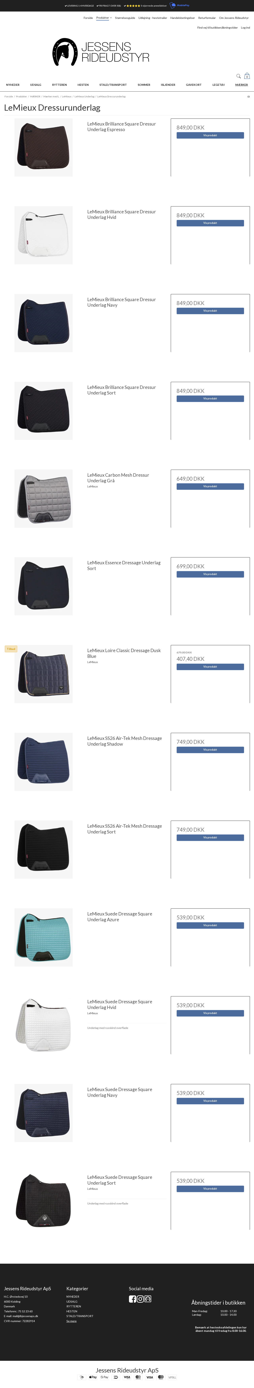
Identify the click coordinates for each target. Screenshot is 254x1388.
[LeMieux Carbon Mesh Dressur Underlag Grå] (43, 509)
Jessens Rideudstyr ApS (127, 1370)
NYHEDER (72, 1296)
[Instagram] (140, 1301)
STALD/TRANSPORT (79, 1316)
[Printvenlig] (248, 96)
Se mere (71, 1321)
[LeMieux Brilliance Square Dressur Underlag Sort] (43, 421)
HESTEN (71, 1311)
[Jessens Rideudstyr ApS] (127, 52)
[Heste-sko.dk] (147, 1301)
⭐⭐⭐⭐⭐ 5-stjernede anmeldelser (146, 5)
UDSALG (71, 1301)
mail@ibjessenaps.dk (25, 1316)
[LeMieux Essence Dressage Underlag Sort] (43, 597)
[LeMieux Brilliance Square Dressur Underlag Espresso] (43, 158)
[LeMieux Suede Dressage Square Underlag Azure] (43, 948)
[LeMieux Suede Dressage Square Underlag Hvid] (43, 1036)
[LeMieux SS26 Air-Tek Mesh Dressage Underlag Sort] (43, 860)
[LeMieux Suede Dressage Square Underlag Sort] (43, 1211)
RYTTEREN (73, 1306)
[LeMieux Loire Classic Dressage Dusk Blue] (43, 684)
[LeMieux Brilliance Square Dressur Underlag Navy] (43, 333)
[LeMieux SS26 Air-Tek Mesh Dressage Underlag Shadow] (43, 772)
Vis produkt (210, 135)
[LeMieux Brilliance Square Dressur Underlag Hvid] (43, 246)
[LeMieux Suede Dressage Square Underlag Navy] (43, 1123)
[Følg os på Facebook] (132, 1301)
